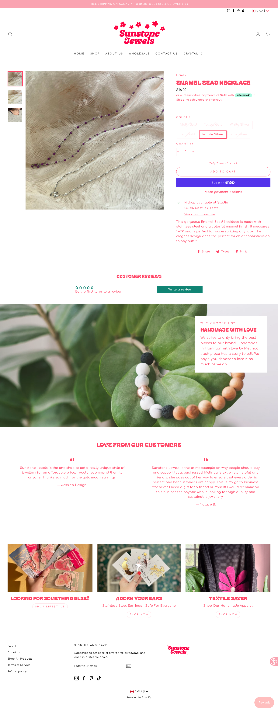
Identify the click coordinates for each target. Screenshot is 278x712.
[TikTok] (98, 678)
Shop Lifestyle (50, 606)
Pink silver (239, 134)
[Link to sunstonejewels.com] (15, 79)
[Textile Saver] (228, 568)
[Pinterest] (91, 678)
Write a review (180, 289)
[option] (139, 4)
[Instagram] (76, 678)
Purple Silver (212, 134)
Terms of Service (19, 665)
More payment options (223, 192)
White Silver (240, 124)
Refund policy (17, 671)
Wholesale (139, 53)
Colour (183, 117)
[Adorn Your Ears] (139, 568)
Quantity (185, 143)
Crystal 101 (194, 53)
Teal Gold (187, 134)
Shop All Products (20, 658)
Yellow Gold (213, 124)
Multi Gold (188, 124)
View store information (199, 214)
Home (79, 53)
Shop (95, 53)
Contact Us (166, 53)
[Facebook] (84, 678)
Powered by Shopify (139, 697)
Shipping (182, 99)
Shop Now (139, 614)
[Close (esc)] (95, 140)
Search (12, 646)
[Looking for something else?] (50, 568)
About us (114, 53)
